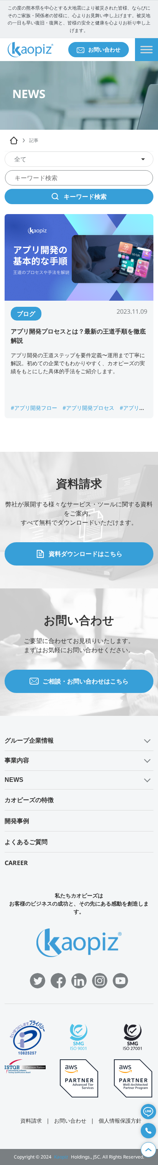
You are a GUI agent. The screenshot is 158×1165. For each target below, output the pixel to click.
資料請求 (31, 1120)
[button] (79, 741)
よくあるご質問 (26, 842)
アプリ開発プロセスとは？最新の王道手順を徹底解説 (78, 336)
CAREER (16, 863)
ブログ (26, 313)
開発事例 (17, 821)
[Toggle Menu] (146, 49)
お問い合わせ (104, 49)
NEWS (14, 780)
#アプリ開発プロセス (89, 407)
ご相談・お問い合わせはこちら (85, 681)
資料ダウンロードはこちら (85, 553)
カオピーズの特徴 (29, 800)
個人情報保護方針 (120, 1120)
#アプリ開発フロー (35, 407)
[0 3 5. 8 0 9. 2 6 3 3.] (148, 1130)
